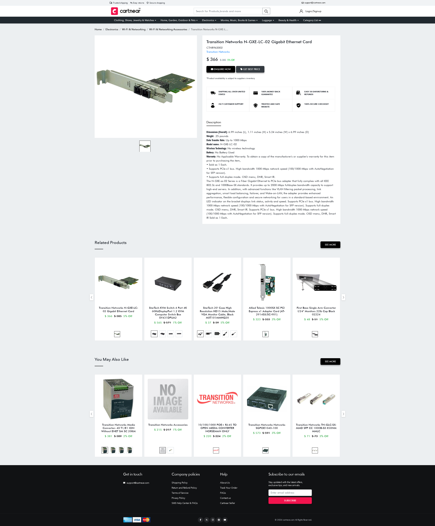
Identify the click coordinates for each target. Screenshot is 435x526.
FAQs (223, 492)
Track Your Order (228, 487)
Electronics (208, 20)
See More (330, 244)
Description (213, 122)
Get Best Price (251, 69)
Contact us (225, 497)
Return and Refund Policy (184, 487)
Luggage (267, 20)
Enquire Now (222, 69)
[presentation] (91, 297)
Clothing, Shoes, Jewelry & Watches (134, 20)
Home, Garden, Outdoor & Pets (178, 20)
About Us (225, 482)
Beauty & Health (288, 20)
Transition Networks (218, 51)
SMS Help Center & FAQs (184, 503)
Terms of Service (180, 492)
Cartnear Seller (227, 503)
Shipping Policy (180, 482)
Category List (311, 20)
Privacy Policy (178, 497)
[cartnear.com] (126, 11)
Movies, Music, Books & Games (238, 20)
